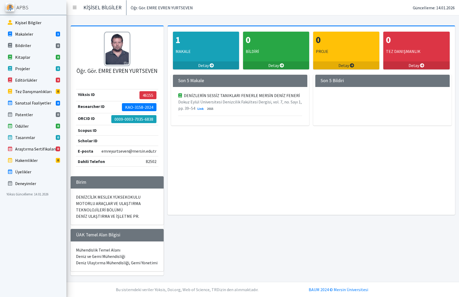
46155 (148, 95)
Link (200, 109)
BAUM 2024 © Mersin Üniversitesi (338, 289)
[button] (75, 7)
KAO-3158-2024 (139, 107)
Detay (204, 65)
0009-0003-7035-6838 (133, 119)
